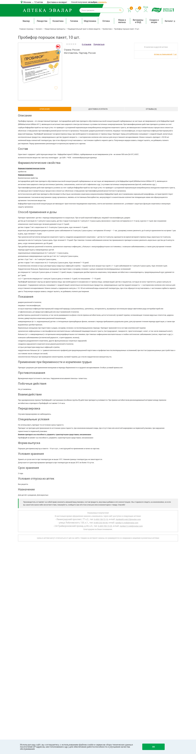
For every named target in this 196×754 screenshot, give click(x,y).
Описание (45, 109)
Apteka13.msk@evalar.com (126, 522)
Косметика (58, 21)
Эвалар (26, 21)
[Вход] (146, 10)
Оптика (106, 21)
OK (153, 746)
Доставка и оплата (98, 109)
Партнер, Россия (87, 52)
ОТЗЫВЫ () (151, 109)
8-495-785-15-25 (105, 526)
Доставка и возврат (57, 2)
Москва (27, 2)
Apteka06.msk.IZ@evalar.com (128, 519)
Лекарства (42, 21)
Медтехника (90, 21)
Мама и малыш (122, 21)
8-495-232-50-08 (101, 522)
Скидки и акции (154, 21)
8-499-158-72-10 (101, 519)
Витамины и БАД (138, 21)
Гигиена (74, 21)
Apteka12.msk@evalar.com (131, 526)
